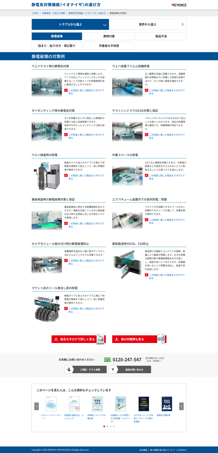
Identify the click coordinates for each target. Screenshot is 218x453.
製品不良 (161, 36)
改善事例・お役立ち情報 (53, 13)
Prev (36, 406)
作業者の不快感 (109, 46)
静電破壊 (57, 36)
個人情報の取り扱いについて (162, 450)
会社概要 (143, 450)
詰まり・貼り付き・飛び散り (56, 46)
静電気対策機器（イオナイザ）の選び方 (87, 13)
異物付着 (109, 36)
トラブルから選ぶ (70, 24)
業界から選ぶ (147, 24)
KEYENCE (182, 450)
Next (181, 406)
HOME (35, 13)
